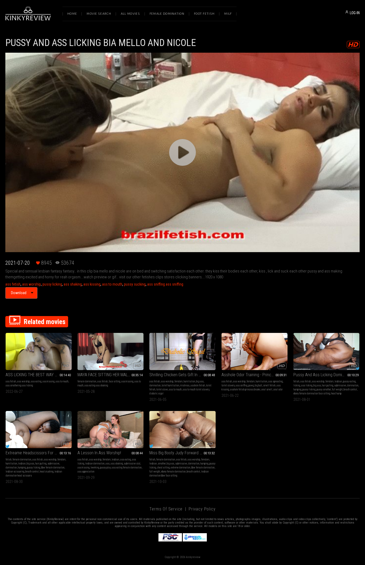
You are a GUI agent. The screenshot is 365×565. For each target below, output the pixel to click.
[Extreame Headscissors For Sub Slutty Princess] (39, 429)
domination (155, 385)
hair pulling (327, 385)
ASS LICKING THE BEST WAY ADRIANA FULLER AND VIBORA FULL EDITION (39, 374)
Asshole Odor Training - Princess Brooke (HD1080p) (255, 374)
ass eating (36, 381)
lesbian (338, 381)
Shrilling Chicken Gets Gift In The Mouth (182, 374)
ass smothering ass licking (19, 385)
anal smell (266, 389)
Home (72, 14)
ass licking (306, 385)
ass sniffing (241, 385)
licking (296, 385)
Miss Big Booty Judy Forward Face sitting (182, 452)
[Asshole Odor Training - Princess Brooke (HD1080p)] (255, 351)
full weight (337, 389)
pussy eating (349, 381)
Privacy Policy (202, 509)
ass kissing (91, 284)
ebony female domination (173, 471)
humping (297, 389)
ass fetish (13, 284)
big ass (200, 381)
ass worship (31, 284)
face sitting (114, 381)
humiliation (189, 381)
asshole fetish (198, 385)
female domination (86, 381)
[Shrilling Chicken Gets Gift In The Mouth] (182, 351)
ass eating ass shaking (96, 385)
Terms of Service (166, 509)
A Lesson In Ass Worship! (99, 452)
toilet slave (162, 389)
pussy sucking (135, 284)
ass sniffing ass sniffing (165, 284)
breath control (350, 389)
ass (108, 463)
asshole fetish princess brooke (245, 389)
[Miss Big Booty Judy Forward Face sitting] (182, 429)
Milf (228, 14)
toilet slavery (228, 385)
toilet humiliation (170, 385)
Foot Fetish (204, 14)
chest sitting (163, 467)
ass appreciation (85, 471)
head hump (336, 393)
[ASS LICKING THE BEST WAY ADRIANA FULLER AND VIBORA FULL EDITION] (39, 351)
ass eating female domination (127, 467)
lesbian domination (94, 463)
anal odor (278, 389)
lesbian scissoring (15, 471)
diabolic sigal (156, 393)
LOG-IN (355, 13)
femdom (178, 381)
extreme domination (180, 467)
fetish (296, 381)
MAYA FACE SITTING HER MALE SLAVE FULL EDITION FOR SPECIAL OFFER (110, 374)
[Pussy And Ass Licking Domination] (326, 351)
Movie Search (99, 14)
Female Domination (167, 14)
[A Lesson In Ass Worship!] (110, 429)
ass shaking (73, 284)
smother (162, 463)
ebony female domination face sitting (311, 393)
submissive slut (132, 463)
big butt (258, 385)
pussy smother (324, 389)
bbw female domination (52, 467)
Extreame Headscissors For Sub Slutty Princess (39, 452)
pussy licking (52, 284)
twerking (95, 467)
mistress (184, 385)
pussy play (105, 467)
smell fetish (269, 385)
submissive (340, 385)
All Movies (130, 14)
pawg (251, 385)
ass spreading (275, 381)
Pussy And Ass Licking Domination (323, 374)
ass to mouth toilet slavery (196, 389)
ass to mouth (112, 284)
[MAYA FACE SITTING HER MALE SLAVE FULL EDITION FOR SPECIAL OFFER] (110, 351)
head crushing (46, 471)
